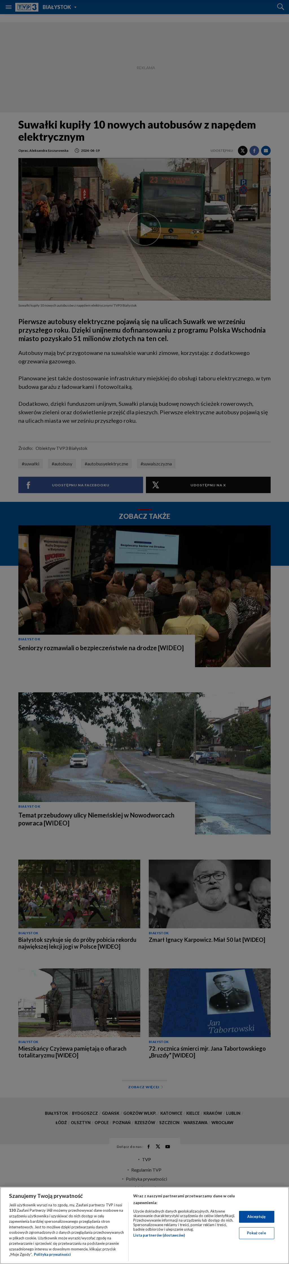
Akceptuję (256, 1216)
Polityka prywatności (52, 1254)
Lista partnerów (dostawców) (159, 1235)
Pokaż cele (256, 1233)
